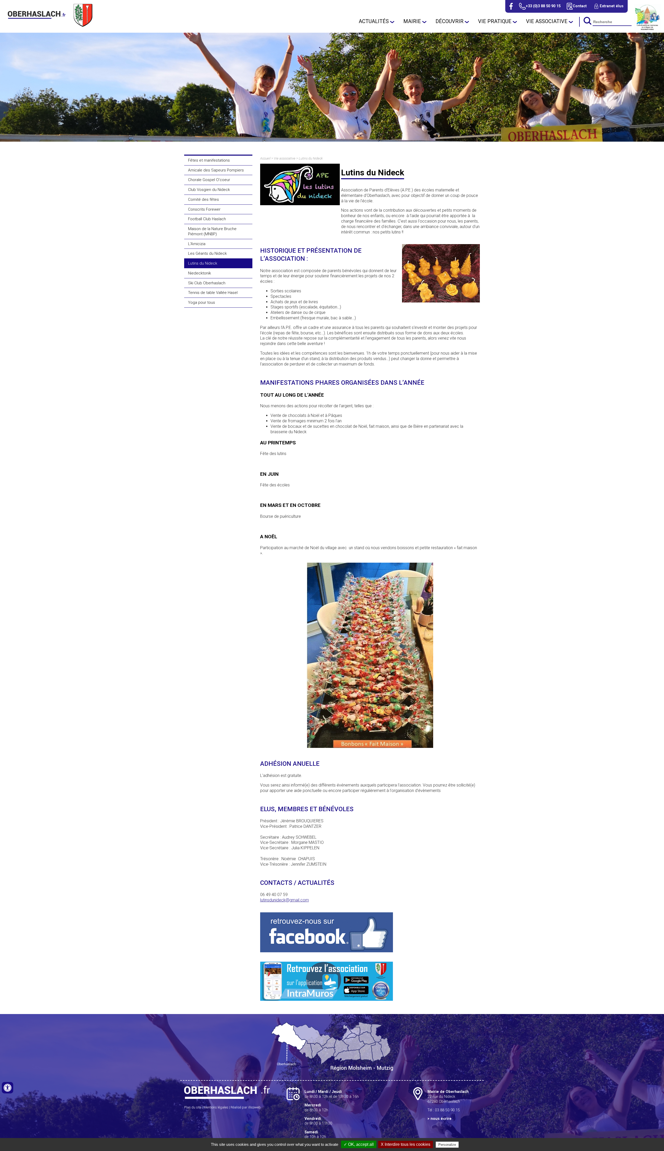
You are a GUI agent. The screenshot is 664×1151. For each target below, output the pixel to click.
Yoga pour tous (201, 302)
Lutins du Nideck (202, 263)
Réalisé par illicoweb (246, 1107)
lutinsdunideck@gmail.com (284, 900)
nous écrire (441, 1118)
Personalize (447, 1145)
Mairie (412, 21)
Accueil (265, 158)
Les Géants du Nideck (207, 253)
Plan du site (192, 1107)
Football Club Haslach (207, 219)
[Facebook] (511, 6)
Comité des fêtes (203, 199)
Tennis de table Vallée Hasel (213, 292)
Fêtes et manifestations (209, 160)
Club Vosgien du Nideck (209, 189)
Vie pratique (494, 21)
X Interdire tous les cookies (405, 1144)
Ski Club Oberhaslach (206, 283)
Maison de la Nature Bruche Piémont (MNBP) (212, 231)
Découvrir (449, 21)
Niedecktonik (199, 273)
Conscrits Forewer (204, 209)
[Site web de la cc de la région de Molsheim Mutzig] (647, 29)
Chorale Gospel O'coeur (209, 179)
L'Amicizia (196, 244)
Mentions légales (216, 1107)
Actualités (374, 21)
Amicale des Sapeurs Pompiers (216, 170)
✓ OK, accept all (359, 1144)
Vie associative (547, 21)
